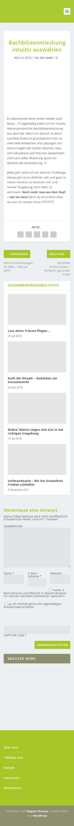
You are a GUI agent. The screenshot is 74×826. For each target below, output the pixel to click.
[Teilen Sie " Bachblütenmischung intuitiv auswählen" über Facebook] (20, 234)
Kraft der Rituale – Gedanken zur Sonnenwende (32, 380)
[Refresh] (33, 617)
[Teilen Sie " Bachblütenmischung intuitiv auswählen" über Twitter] (29, 234)
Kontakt (9, 768)
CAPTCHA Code (14, 635)
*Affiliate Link (13, 758)
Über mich (11, 747)
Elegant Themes (37, 811)
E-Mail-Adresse (35, 574)
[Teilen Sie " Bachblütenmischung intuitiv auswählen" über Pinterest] (45, 234)
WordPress (40, 816)
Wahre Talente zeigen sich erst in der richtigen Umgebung (36, 431)
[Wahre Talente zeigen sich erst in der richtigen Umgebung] (37, 408)
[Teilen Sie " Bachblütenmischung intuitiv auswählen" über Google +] (37, 234)
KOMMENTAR (13, 526)
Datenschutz (12, 788)
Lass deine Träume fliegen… (29, 331)
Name (9, 573)
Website (55, 573)
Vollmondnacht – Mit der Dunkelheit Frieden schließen (35, 482)
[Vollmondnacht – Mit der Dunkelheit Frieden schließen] (37, 459)
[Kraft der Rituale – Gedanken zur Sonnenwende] (37, 356)
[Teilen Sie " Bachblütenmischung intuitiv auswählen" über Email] (53, 234)
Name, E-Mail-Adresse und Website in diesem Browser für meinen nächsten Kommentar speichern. (35, 593)
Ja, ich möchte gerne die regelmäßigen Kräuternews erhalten (33, 605)
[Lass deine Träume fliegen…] (37, 309)
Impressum (11, 778)
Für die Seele (44, 58)
